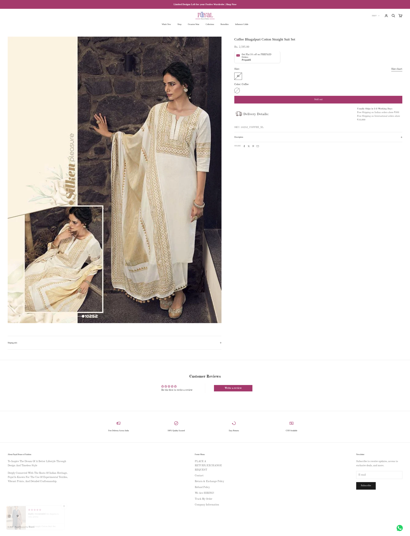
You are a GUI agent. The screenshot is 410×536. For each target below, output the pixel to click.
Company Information (207, 505)
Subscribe (366, 485)
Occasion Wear (193, 24)
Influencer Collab (241, 24)
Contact (199, 475)
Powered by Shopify (27, 527)
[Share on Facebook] (244, 146)
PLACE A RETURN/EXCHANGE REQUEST (208, 465)
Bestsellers (225, 24)
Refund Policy (202, 487)
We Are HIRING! (204, 493)
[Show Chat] (400, 528)
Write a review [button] (233, 388)
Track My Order (203, 499)
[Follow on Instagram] (9, 516)
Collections (210, 24)
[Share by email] (257, 146)
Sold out (318, 99)
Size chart (396, 69)
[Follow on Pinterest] (17, 516)
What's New (166, 24)
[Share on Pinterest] (253, 146)
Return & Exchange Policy (209, 481)
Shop (179, 24)
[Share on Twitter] (248, 146)
